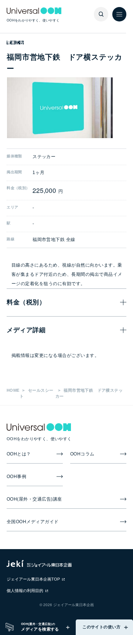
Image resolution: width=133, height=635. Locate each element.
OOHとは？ (19, 454)
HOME (13, 390)
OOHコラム (82, 454)
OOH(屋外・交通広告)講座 (34, 499)
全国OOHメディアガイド (33, 521)
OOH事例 (17, 476)
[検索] (101, 14)
